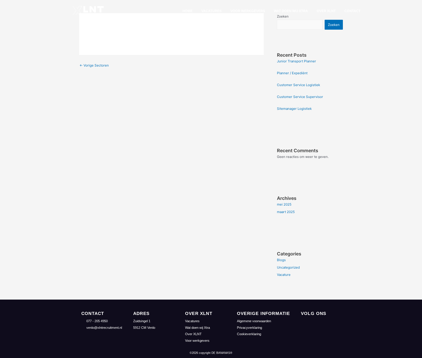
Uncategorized (288, 267)
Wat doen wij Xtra (291, 11)
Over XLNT (326, 11)
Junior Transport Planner (296, 61)
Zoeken (334, 25)
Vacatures (211, 11)
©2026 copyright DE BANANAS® (211, 352)
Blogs (281, 260)
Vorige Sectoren (94, 65)
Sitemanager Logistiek (294, 109)
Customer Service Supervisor (300, 97)
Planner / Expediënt (292, 73)
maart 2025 (286, 212)
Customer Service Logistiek (298, 85)
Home (187, 11)
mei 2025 (284, 204)
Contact (352, 11)
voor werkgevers (247, 11)
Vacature (284, 275)
